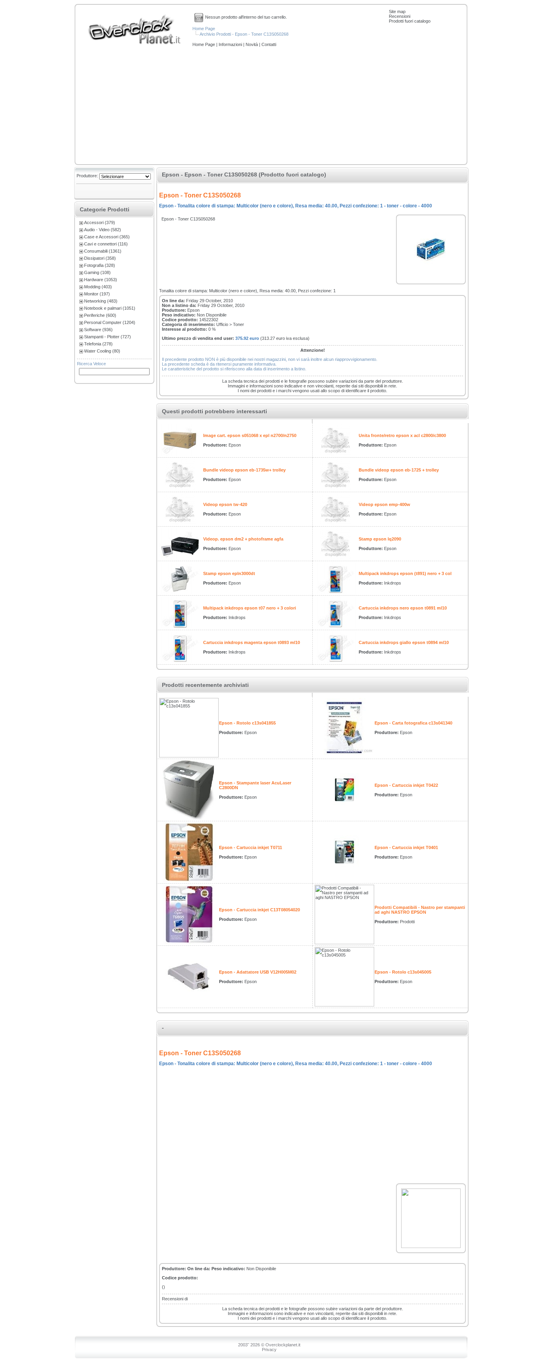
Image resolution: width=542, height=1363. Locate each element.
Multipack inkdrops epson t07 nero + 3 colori (249, 608)
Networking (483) (100, 301)
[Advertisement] (271, 106)
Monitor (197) (97, 293)
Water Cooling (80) (102, 351)
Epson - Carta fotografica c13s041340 (413, 723)
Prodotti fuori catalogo (410, 21)
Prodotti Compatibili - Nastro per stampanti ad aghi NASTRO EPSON (420, 909)
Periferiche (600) (100, 315)
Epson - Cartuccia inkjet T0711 (250, 847)
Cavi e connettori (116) (106, 244)
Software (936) (98, 329)
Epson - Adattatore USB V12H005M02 (257, 972)
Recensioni (399, 16)
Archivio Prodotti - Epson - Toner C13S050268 (244, 34)
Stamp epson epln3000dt (229, 573)
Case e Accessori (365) (107, 236)
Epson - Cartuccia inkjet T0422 (406, 785)
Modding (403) (98, 286)
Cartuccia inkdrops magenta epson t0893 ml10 (251, 642)
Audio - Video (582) (102, 229)
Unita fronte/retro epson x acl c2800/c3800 (402, 435)
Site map (397, 11)
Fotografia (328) (99, 265)
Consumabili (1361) (102, 251)
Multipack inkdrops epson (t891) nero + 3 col (405, 573)
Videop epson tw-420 (225, 504)
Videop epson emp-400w (384, 504)
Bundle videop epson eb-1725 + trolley (399, 470)
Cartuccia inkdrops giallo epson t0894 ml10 (404, 642)
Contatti (268, 44)
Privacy (269, 1349)
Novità (252, 44)
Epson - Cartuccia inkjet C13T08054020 (259, 909)
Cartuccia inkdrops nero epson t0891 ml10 (403, 608)
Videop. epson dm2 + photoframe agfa (243, 539)
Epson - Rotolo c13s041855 (247, 723)
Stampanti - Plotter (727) (107, 336)
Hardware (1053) (100, 279)
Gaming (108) (97, 272)
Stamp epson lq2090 (380, 539)
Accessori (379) (99, 222)
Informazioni (231, 44)
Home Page (203, 28)
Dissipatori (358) (100, 258)
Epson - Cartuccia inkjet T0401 (406, 847)
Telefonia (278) (98, 343)
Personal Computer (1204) (109, 322)
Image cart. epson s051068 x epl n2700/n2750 (249, 435)
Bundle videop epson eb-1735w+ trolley (244, 470)
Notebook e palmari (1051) (109, 308)
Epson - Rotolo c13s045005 (403, 972)
